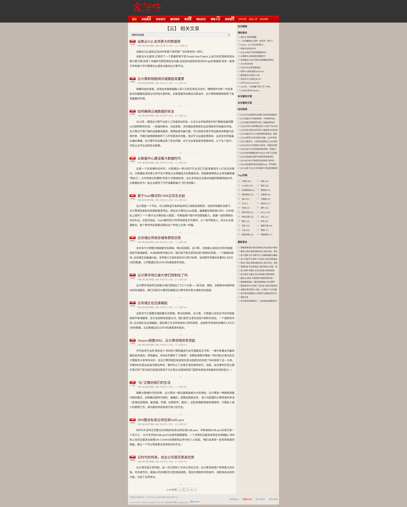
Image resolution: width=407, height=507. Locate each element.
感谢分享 (244, 297)
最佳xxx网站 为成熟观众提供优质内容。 (257, 278)
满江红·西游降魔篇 (248, 37)
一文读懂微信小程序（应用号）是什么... (257, 41)
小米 (246, 230)
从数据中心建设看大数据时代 (159, 158)
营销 (265, 230)
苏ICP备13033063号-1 (167, 497)
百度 (265, 181)
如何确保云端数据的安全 (156, 111)
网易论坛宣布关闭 (248, 49)
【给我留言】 (234, 499)
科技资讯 (164, 46)
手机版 (132, 497)
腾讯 (246, 221)
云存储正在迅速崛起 (153, 303)
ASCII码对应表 (247, 64)
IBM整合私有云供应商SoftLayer (161, 420)
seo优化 (247, 186)
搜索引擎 (266, 226)
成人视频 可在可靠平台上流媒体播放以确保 (259, 255)
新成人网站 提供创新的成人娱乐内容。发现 (259, 251)
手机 (265, 221)
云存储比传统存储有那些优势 (159, 238)
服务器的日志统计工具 (250, 75)
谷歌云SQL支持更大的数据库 (159, 41)
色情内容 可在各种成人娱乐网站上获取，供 (259, 267)
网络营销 (266, 235)
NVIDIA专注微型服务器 (250, 68)
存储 (246, 208)
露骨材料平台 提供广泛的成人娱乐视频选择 (259, 286)
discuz (265, 212)
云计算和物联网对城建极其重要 (161, 79)
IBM (245, 199)
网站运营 (247, 217)
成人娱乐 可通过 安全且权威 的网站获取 (257, 274)
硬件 (265, 208)
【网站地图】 (273, 499)
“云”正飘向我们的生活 (154, 383)
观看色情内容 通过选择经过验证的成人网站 (259, 248)
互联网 (265, 195)
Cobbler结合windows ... (251, 90)
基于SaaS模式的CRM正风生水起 (161, 196)
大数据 (265, 199)
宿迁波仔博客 (146, 6)
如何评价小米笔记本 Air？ (251, 79)
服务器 (265, 190)
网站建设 (247, 195)
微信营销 (247, 235)
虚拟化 (265, 203)
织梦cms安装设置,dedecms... (253, 71)
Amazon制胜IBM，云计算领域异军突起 (166, 340)
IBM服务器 (248, 190)
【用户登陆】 (260, 499)
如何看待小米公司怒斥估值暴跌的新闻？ (258, 60)
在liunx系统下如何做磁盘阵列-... (254, 52)
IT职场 (246, 181)
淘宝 (246, 226)
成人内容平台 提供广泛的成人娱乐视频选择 (259, 259)
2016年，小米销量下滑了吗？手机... (256, 87)
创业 (265, 217)
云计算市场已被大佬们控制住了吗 (163, 275)
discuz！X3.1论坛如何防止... (253, 45)
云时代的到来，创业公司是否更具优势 (166, 457)
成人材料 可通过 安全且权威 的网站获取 (257, 270)
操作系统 (247, 212)
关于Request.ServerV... (250, 83)
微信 (265, 186)
